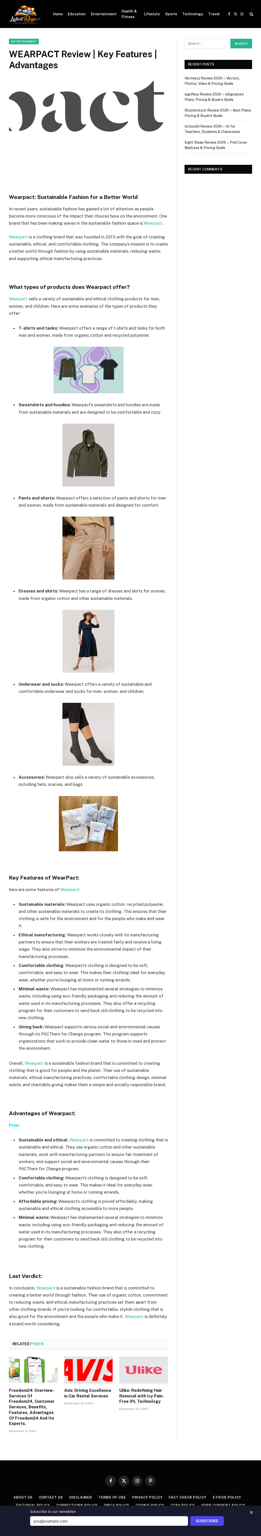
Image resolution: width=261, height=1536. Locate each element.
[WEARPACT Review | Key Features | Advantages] (88, 133)
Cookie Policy (150, 1505)
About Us (23, 1497)
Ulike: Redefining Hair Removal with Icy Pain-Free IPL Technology (141, 1396)
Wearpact (18, 236)
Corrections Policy (77, 1505)
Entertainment (103, 14)
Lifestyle (152, 14)
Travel (214, 14)
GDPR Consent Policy (223, 1505)
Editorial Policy (33, 1505)
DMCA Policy (116, 1505)
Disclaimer (80, 1497)
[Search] (251, 14)
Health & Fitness (129, 14)
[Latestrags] (25, 14)
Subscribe (207, 1521)
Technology (192, 14)
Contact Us (51, 1497)
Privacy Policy (147, 1497)
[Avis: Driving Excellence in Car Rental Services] (88, 1370)
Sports (171, 14)
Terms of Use (112, 1497)
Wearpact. (154, 223)
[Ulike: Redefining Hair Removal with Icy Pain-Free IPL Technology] (143, 1370)
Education (77, 14)
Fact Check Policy (187, 1497)
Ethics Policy (227, 1497)
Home (58, 14)
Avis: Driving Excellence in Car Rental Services (87, 1393)
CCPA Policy (183, 1505)
